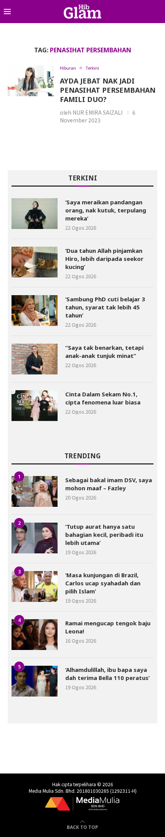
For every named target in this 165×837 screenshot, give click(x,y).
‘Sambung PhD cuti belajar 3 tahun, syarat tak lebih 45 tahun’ (105, 307)
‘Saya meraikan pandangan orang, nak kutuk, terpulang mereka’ (105, 210)
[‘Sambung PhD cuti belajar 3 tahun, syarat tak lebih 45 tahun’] (35, 310)
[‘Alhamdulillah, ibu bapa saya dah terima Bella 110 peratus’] (35, 681)
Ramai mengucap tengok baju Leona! (107, 627)
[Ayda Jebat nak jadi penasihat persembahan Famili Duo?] (31, 80)
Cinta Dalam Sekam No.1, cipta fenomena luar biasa (102, 398)
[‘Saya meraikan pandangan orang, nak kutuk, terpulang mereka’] (35, 213)
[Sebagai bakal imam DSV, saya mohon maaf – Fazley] (35, 491)
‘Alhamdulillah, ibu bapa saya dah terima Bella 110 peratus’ (107, 674)
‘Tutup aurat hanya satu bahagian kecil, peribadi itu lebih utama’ (104, 534)
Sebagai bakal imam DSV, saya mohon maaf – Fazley (108, 484)
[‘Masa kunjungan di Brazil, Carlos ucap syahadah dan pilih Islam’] (35, 586)
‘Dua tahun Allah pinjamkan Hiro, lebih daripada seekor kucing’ (104, 259)
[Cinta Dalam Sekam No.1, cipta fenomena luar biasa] (35, 405)
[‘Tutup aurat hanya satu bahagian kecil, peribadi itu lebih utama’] (35, 538)
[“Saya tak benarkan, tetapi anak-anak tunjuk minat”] (35, 359)
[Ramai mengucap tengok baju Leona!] (35, 634)
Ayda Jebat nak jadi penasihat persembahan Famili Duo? (107, 90)
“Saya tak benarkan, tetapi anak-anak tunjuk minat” (104, 351)
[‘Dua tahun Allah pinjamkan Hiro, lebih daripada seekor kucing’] (35, 262)
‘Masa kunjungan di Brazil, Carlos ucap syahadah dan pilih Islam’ (102, 583)
